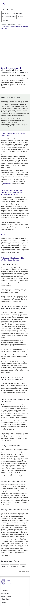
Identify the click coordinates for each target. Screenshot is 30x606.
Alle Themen (5, 566)
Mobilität (23, 566)
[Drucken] (14, 91)
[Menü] (3, 9)
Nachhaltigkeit (14, 566)
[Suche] (8, 9)
